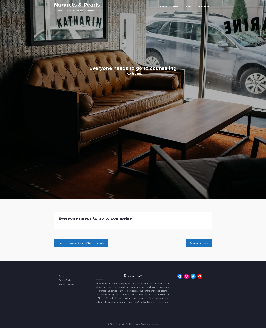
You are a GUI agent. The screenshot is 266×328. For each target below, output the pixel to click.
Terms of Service (67, 284)
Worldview (203, 6)
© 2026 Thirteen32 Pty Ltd (119, 324)
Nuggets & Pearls (77, 5)
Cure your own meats (199, 243)
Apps (61, 276)
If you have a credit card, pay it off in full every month (81, 243)
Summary (188, 6)
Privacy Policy (65, 280)
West (143, 324)
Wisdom (163, 6)
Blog (175, 6)
